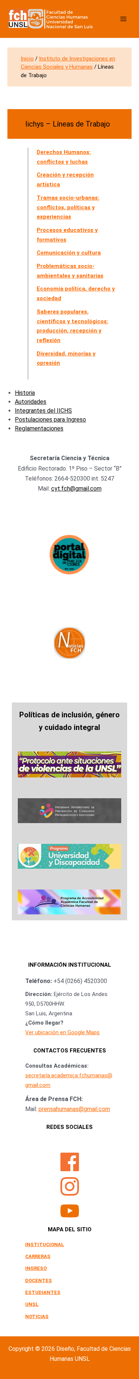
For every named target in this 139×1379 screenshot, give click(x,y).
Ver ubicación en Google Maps (62, 1032)
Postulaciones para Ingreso (50, 419)
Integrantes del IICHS (43, 410)
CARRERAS (37, 1256)
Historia (25, 392)
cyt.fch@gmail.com (76, 488)
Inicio (27, 58)
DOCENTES (38, 1280)
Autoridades (30, 401)
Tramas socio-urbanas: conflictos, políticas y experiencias (68, 207)
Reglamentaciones (39, 428)
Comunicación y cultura (69, 252)
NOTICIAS (37, 1316)
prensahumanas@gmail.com (74, 1109)
